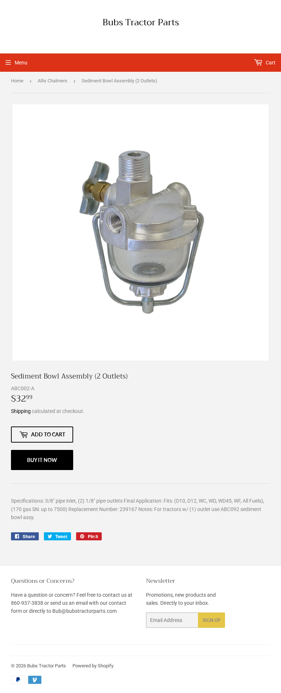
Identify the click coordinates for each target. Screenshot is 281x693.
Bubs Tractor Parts (140, 22)
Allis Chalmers (52, 80)
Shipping (21, 411)
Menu (21, 63)
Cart (270, 63)
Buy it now (42, 460)
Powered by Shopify (92, 665)
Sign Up (211, 620)
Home (17, 80)
